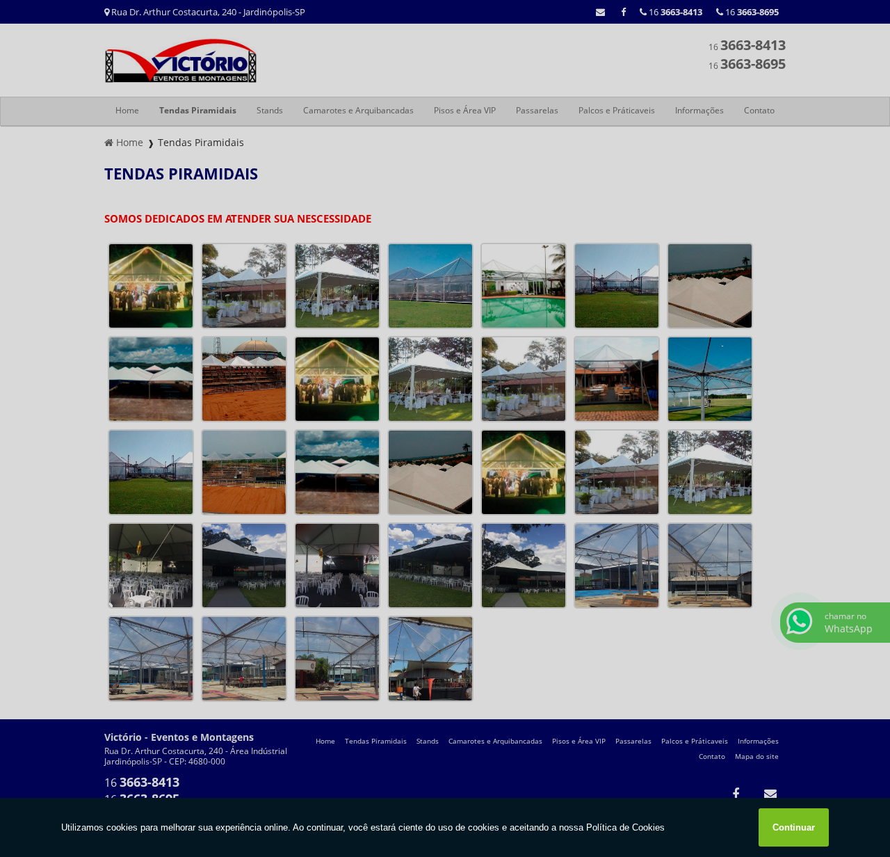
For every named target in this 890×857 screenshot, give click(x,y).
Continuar (793, 827)
